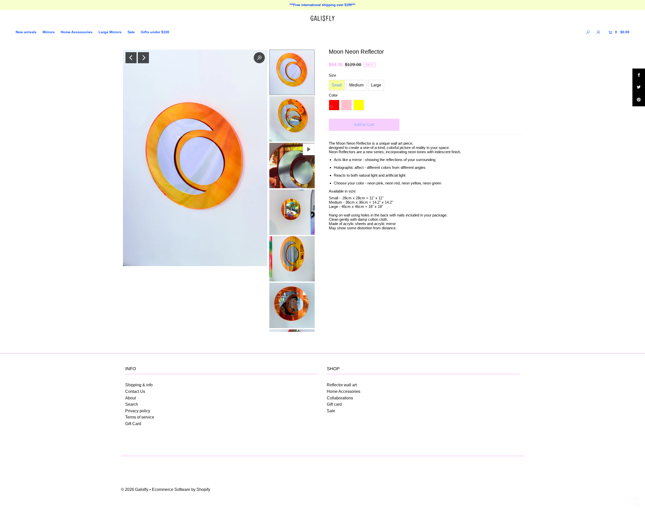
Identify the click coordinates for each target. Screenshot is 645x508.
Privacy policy (137, 411)
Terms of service (139, 417)
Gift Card (133, 424)
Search (131, 404)
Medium (356, 85)
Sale (331, 411)
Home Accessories (343, 391)
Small (337, 85)
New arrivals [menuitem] (26, 32)
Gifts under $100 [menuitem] (155, 32)
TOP (636, 499)
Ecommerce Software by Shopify (181, 489)
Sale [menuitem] (131, 32)
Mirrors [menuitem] (49, 32)
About (130, 398)
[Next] (143, 57)
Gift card (334, 404)
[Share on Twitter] (638, 87)
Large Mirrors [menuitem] (110, 32)
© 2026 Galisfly (134, 489)
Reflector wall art (342, 385)
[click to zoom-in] (259, 57)
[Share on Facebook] (638, 75)
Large (376, 85)
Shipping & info (139, 385)
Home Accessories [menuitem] (76, 32)
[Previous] (131, 57)
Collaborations (340, 398)
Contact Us (135, 391)
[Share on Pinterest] (638, 100)
